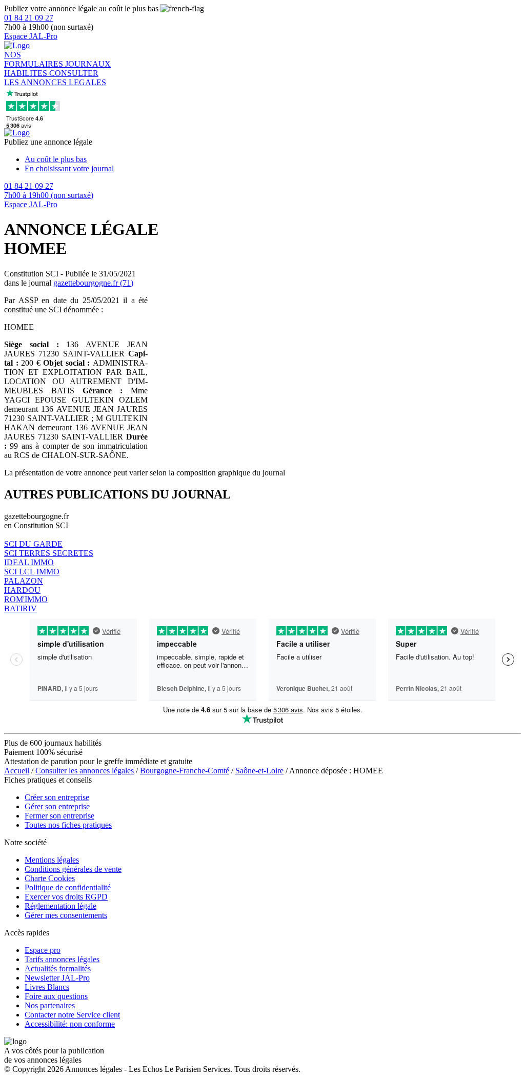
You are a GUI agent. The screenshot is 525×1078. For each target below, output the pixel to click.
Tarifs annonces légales (62, 959)
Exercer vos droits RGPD (66, 896)
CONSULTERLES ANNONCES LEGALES (55, 78)
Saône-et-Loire (259, 770)
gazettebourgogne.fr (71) (93, 282)
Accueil (16, 770)
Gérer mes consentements (66, 915)
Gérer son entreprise (57, 806)
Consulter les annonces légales (84, 770)
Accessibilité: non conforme (70, 1024)
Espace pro (42, 950)
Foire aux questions (56, 996)
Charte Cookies (50, 878)
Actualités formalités (58, 968)
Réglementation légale (60, 906)
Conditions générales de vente (73, 869)
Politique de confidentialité (68, 887)
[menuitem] (273, 159)
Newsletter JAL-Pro (57, 977)
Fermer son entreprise (59, 815)
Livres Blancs (47, 987)
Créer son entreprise (57, 797)
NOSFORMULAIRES (34, 59)
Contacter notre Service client (72, 1014)
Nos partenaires (50, 1005)
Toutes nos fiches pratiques (68, 825)
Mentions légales (52, 859)
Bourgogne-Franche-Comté (184, 770)
